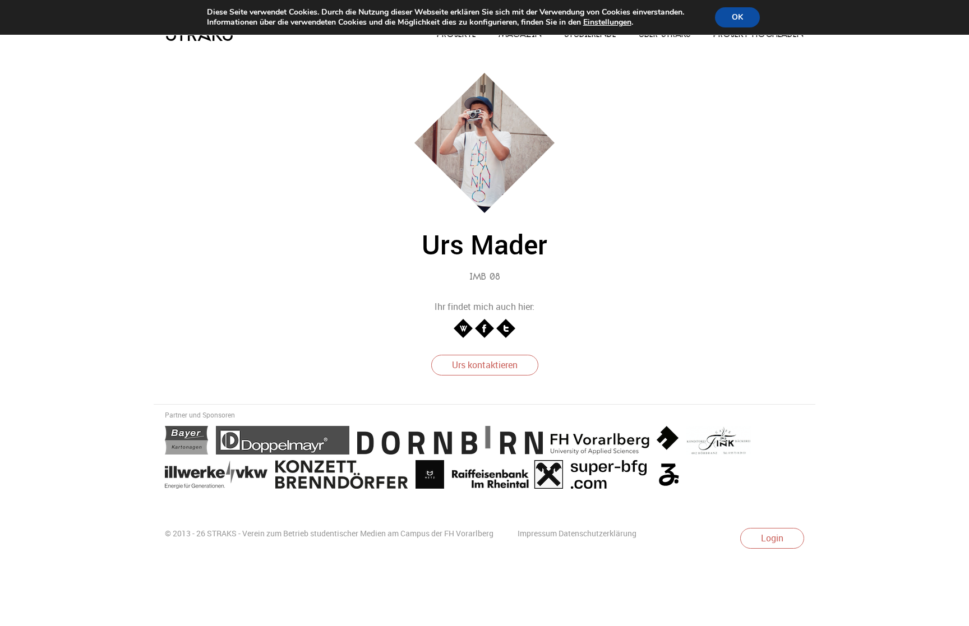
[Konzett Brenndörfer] (345, 476)
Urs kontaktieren (485, 365)
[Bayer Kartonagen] (190, 442)
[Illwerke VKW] (220, 476)
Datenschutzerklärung (597, 533)
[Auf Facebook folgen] (485, 328)
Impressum (537, 533)
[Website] (464, 328)
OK (737, 17)
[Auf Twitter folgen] (505, 328)
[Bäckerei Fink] (721, 442)
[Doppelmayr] (286, 442)
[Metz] (434, 476)
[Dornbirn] (454, 442)
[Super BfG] (612, 476)
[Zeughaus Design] (671, 476)
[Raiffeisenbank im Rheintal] (511, 476)
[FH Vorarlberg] (618, 442)
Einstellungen (607, 22)
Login (772, 538)
